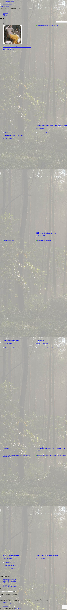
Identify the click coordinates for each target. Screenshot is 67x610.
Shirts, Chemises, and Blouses (9, 580)
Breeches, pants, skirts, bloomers (9, 581)
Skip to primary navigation (8, 1)
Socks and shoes (6, 584)
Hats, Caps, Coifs (6, 585)
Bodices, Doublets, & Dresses (9, 582)
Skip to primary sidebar (7, 4)
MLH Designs (18, 608)
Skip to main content (7, 2)
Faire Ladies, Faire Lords (5, 6)
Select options (12, 49)
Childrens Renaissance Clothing (9, 579)
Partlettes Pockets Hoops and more (10, 586)
